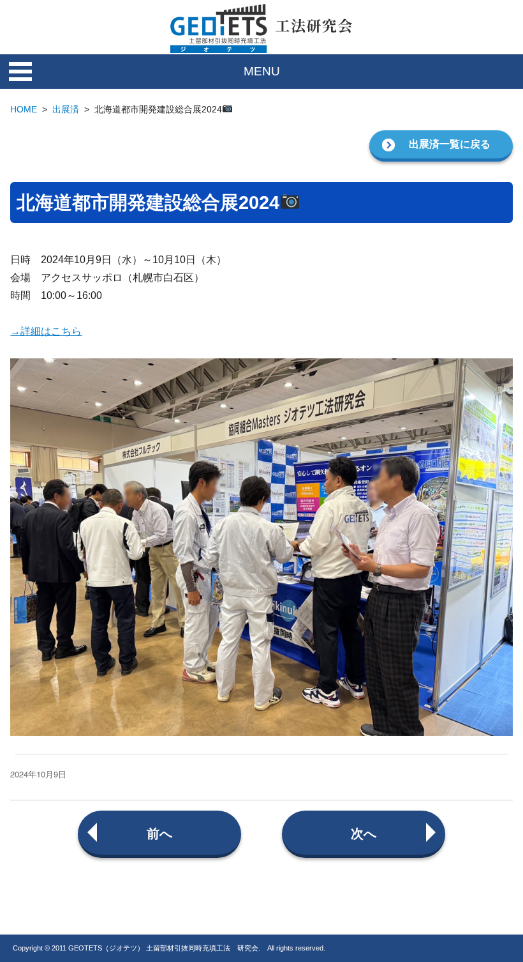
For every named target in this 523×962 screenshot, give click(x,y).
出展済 (65, 109)
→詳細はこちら (46, 331)
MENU (262, 71)
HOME (23, 109)
